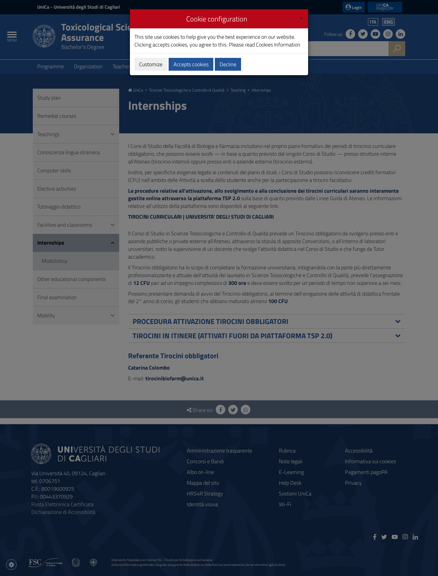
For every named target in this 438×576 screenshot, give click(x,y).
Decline (228, 64)
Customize (150, 64)
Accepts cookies (191, 64)
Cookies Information (278, 45)
